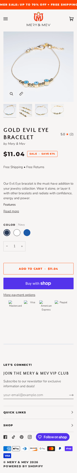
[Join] (68, 395)
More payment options (19, 295)
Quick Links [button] (14, 412)
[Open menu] (9, 19)
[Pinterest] (22, 437)
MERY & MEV (18, 462)
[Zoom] (11, 94)
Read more (11, 211)
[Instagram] (30, 437)
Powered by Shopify (23, 466)
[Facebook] (5, 437)
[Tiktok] (13, 437)
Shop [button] (8, 425)
